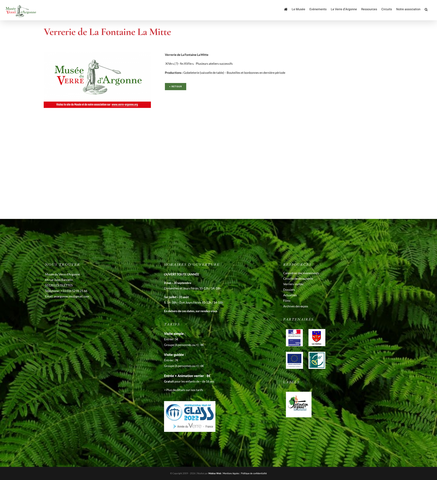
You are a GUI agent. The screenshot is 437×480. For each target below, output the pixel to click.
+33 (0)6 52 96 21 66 (74, 291)
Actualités (290, 295)
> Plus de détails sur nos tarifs (183, 390)
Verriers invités (293, 284)
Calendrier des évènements (301, 273)
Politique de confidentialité (254, 473)
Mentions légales (231, 473)
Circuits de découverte (298, 278)
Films (287, 300)
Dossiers (289, 289)
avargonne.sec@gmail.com (71, 296)
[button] (426, 9)
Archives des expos (295, 306)
